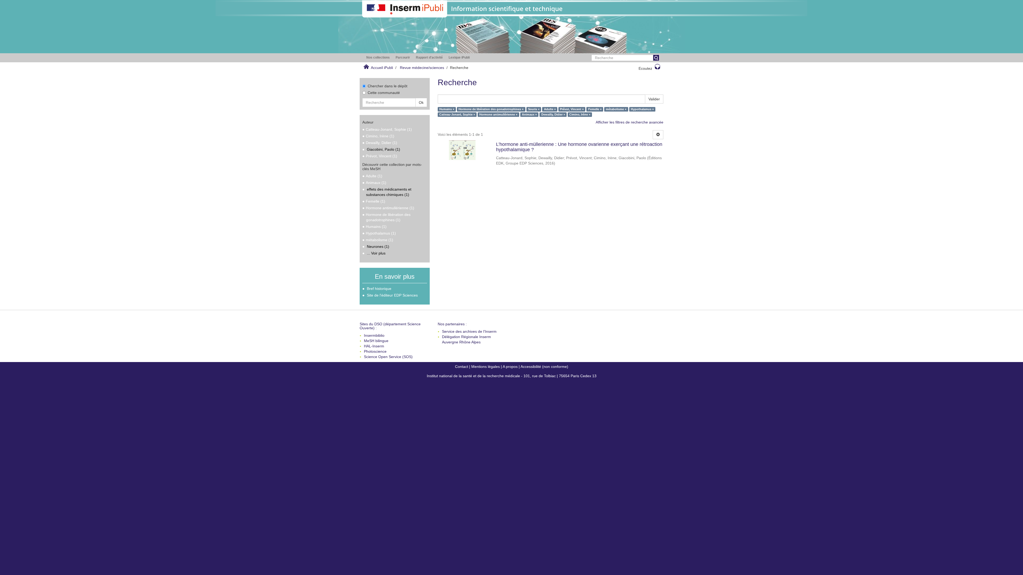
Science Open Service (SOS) (388, 357)
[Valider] (656, 58)
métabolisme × (616, 109)
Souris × (533, 109)
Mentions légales (485, 366)
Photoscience (375, 351)
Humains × (446, 109)
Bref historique (379, 288)
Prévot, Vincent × (572, 109)
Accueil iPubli (382, 67)
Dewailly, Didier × (553, 114)
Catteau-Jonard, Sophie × (457, 114)
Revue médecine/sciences (422, 67)
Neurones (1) (378, 246)
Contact (461, 366)
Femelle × (595, 109)
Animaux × (529, 114)
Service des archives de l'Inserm (469, 331)
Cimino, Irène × (579, 114)
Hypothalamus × (642, 109)
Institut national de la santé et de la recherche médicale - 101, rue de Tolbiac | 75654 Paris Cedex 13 (511, 376)
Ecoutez (645, 68)
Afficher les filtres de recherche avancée (629, 122)
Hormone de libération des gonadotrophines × (490, 109)
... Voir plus (376, 253)
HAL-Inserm (374, 346)
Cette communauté (384, 93)
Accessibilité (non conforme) (544, 366)
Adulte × (550, 109)
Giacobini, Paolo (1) (383, 149)
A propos (510, 366)
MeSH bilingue (376, 341)
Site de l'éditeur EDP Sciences (392, 295)
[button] (378, 57)
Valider (654, 99)
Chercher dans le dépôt (387, 86)
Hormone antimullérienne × (498, 114)
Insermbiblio (374, 335)
